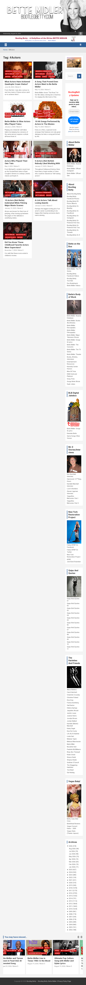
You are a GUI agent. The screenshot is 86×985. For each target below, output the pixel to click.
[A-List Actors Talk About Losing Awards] (47, 189)
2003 (70, 927)
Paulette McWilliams (74, 749)
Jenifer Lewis (71, 713)
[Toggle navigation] (5, 44)
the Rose (52, 76)
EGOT (18, 74)
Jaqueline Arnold (72, 710)
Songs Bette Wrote (73, 381)
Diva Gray (70, 700)
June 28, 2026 (9, 87)
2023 (70, 875)
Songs (44, 76)
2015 (70, 896)
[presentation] (78, 937)
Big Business (20, 113)
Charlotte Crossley (73, 695)
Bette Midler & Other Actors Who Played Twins (17, 122)
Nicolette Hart (71, 747)
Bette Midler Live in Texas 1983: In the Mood (16, 959)
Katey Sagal (71, 728)
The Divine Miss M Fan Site (14, 953)
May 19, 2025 (39, 127)
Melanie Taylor (72, 739)
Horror (24, 74)
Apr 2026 (72, 859)
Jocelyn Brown (72, 718)
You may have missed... (16, 937)
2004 (70, 925)
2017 (70, 890)
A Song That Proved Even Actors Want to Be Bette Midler (46, 84)
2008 (70, 914)
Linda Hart (70, 736)
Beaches (39, 111)
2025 (70, 870)
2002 (70, 930)
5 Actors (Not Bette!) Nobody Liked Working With (47, 162)
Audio (7, 948)
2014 (70, 898)
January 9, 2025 (40, 205)
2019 (70, 885)
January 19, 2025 (10, 208)
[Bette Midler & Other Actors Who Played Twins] (17, 110)
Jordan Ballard (72, 721)
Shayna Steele (72, 760)
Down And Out (51, 153)
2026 (70, 846)
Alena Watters (72, 690)
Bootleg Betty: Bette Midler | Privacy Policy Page (54, 981)
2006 (70, 919)
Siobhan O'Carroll (73, 762)
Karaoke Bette (72, 433)
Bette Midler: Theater (74, 354)
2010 (70, 909)
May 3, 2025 (9, 166)
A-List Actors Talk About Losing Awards (46, 201)
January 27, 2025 (40, 166)
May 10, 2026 (39, 89)
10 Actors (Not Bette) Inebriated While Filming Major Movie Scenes (16, 203)
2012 (70, 904)
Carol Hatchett (72, 692)
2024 (70, 872)
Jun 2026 (72, 854)
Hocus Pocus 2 (10, 237)
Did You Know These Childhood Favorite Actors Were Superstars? (17, 245)
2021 (70, 880)
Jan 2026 (72, 867)
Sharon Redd (71, 757)
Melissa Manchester (74, 741)
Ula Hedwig (70, 772)
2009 (70, 911)
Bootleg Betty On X (73, 235)
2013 (70, 901)
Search (79, 76)
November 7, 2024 (11, 250)
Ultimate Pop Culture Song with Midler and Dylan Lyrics (41, 961)
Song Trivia (70, 379)
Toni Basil (70, 770)
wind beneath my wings (44, 116)
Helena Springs (72, 708)
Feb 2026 (72, 864)
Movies (7, 76)
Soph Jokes (71, 384)
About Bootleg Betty (74, 194)
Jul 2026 (72, 851)
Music (46, 113)
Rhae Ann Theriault (73, 752)
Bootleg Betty (31, 981)
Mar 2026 (72, 862)
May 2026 (72, 856)
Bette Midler (9, 74)
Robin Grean (71, 755)
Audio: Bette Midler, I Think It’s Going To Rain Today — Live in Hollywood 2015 (69, 962)
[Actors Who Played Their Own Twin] (17, 149)
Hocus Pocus (20, 192)
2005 (70, 922)
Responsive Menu (80, 33)
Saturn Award (17, 76)
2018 (70, 888)
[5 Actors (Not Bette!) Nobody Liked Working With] (47, 149)
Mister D (18, 87)
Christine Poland (72, 697)
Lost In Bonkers (72, 489)
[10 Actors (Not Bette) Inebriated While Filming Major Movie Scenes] (17, 189)
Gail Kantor (70, 705)
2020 (70, 883)
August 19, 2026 (10, 963)
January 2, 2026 (10, 127)
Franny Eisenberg (73, 703)
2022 (70, 877)
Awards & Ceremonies (13, 71)
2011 (70, 906)
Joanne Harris (72, 716)
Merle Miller (71, 744)
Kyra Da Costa (72, 731)
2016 (70, 893)
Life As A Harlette (73, 734)
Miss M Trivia (71, 371)
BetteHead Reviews (73, 824)
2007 (70, 917)
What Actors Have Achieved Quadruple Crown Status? (17, 82)
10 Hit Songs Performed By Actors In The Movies (47, 122)
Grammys (49, 74)
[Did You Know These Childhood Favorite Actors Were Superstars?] (17, 231)
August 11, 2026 (64, 969)
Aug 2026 (72, 849)
